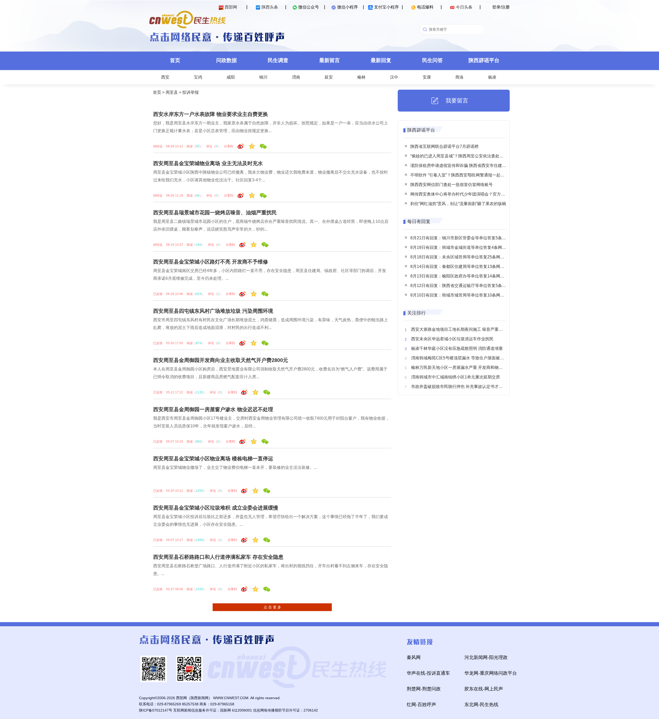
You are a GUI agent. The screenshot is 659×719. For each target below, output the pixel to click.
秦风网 (414, 657)
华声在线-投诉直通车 (428, 673)
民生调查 (278, 60)
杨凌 (492, 77)
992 (198, 441)
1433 (199, 589)
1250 (199, 491)
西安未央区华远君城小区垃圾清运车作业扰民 (452, 339)
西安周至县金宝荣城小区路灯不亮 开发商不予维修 (210, 262)
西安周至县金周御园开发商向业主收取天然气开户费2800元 (220, 360)
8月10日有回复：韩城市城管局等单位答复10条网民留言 (461, 295)
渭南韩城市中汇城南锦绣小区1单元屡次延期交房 (455, 377)
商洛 (459, 77)
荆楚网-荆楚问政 (424, 688)
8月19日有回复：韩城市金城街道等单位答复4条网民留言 (462, 247)
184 (198, 245)
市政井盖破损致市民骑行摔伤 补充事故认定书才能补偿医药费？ (469, 386)
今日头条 (464, 7)
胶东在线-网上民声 (483, 688)
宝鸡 (198, 77)
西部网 (231, 7)
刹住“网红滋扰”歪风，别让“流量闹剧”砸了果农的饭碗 (458, 203)
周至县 (172, 92)
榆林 (361, 77)
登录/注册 (501, 7)
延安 (329, 77)
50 (198, 146)
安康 (427, 77)
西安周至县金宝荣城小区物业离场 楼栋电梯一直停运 (213, 458)
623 (198, 294)
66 (198, 195)
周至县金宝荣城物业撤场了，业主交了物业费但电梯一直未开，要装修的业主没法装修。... (235, 467)
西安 (165, 77)
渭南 (296, 77)
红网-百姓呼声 (421, 704)
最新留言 (329, 60)
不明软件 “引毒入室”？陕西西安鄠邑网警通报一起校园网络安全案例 (471, 175)
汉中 (394, 77)
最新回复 (381, 60)
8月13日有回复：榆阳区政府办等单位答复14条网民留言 (461, 276)
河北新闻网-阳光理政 (486, 657)
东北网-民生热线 (481, 704)
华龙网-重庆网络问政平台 (490, 673)
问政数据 (226, 60)
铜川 (263, 77)
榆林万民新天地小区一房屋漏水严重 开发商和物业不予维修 (465, 367)
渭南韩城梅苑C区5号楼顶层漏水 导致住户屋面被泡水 (459, 358)
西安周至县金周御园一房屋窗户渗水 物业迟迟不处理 (213, 409)
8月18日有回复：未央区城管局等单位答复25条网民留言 (461, 257)
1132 (199, 392)
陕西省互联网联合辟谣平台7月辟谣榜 (444, 146)
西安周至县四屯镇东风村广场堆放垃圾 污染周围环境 (213, 311)
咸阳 (231, 77)
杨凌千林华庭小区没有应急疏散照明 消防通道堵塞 (457, 348)
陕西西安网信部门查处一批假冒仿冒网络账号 (451, 184)
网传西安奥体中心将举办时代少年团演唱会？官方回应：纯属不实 (470, 194)
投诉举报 (190, 92)
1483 (199, 540)
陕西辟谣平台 (484, 60)
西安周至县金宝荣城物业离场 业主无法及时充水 (208, 163)
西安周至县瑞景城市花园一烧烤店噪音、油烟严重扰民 (215, 212)
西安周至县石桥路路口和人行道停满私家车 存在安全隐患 (218, 557)
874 (198, 343)
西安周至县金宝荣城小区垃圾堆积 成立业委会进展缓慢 (215, 508)
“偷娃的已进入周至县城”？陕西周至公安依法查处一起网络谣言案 (469, 156)
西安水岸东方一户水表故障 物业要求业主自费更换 (210, 114)
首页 (175, 60)
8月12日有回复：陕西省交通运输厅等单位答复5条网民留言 (464, 285)
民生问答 (432, 60)
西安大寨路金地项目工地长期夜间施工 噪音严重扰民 (459, 329)
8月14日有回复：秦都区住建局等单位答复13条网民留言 (461, 266)
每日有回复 (418, 221)
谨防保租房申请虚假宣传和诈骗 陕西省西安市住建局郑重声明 (466, 165)
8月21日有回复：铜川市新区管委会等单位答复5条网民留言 (464, 238)
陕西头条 (270, 7)
